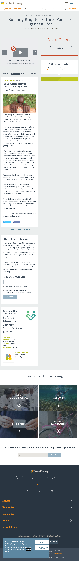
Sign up (10, 297)
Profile (15, 347)
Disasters (56, 9)
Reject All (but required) (43, 547)
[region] (26, 548)
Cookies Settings (43, 553)
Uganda (38, 15)
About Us (7, 521)
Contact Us (58, 553)
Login (72, 3)
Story (5, 74)
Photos (24, 74)
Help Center (39, 484)
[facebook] (27, 491)
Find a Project (59, 79)
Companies (46, 9)
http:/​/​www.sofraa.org (9, 341)
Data (62, 557)
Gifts (74, 9)
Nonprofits (35, 9)
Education (29, 15)
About (26, 9)
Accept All (43, 542)
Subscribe (54, 455)
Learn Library (9, 527)
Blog (64, 9)
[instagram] (39, 491)
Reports (15, 74)
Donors (6, 501)
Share (33, 74)
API (57, 557)
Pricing (50, 557)
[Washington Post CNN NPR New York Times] (39, 537)
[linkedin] (52, 491)
